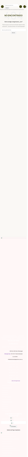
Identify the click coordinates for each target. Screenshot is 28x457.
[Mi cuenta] (21, 6)
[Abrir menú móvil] (2, 6)
